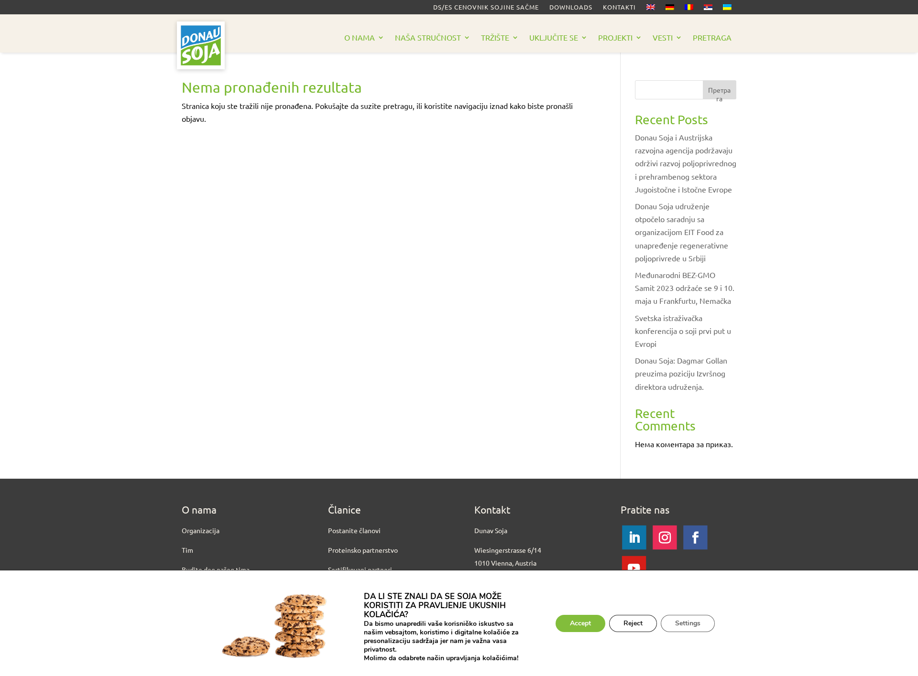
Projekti (615, 38)
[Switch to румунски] (689, 9)
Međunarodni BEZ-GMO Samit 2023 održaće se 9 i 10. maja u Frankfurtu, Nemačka (684, 287)
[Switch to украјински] (727, 9)
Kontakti (619, 7)
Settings (687, 623)
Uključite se (553, 38)
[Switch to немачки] (670, 9)
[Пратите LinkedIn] (634, 537)
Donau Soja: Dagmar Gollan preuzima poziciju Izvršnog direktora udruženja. (681, 373)
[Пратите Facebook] (695, 537)
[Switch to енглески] (650, 9)
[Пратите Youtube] (634, 567)
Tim (187, 550)
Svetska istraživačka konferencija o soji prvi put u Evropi (683, 330)
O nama (359, 38)
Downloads (570, 7)
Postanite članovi (354, 530)
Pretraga (712, 38)
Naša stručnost (428, 38)
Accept (580, 623)
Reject (633, 623)
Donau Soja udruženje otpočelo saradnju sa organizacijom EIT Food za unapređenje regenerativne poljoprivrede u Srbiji (681, 232)
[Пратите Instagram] (665, 537)
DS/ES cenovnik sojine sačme (486, 7)
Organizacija (200, 530)
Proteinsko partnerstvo (363, 550)
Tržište (495, 38)
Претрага (719, 92)
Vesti (663, 38)
